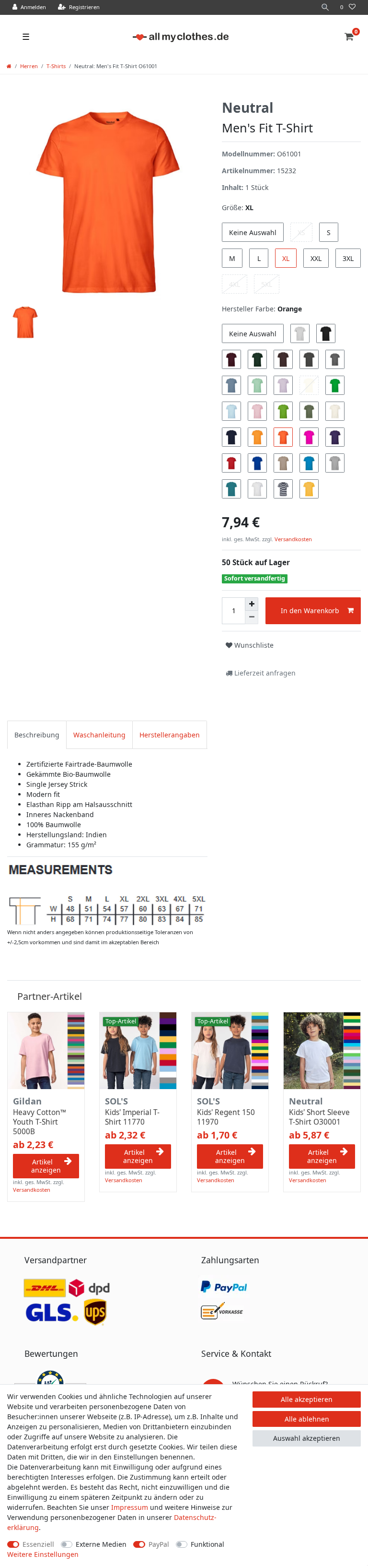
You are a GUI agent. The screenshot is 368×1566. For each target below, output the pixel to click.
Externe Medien (101, 1544)
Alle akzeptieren (307, 1399)
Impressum (129, 1507)
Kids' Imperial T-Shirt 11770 (132, 1117)
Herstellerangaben (169, 734)
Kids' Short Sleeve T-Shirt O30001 (319, 1117)
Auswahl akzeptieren (306, 1438)
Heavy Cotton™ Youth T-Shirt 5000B (39, 1122)
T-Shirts (56, 66)
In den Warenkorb (310, 610)
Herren (29, 66)
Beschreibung (36, 734)
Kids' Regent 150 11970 (226, 1117)
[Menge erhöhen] (251, 604)
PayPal (159, 1544)
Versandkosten (292, 539)
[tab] (37, 735)
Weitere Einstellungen (43, 1554)
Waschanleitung (99, 734)
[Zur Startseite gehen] (9, 66)
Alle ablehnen (307, 1419)
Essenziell (38, 1544)
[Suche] (325, 7)
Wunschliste (253, 645)
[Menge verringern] (251, 617)
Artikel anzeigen (46, 1166)
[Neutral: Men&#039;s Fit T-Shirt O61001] (107, 894)
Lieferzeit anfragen (264, 672)
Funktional (207, 1544)
